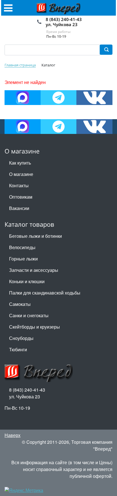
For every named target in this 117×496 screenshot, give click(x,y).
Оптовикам (20, 197)
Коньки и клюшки (27, 281)
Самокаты (20, 304)
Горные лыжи (23, 258)
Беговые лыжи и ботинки (35, 236)
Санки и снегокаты (29, 315)
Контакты (19, 185)
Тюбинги (18, 349)
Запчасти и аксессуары (33, 270)
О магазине (21, 174)
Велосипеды (22, 247)
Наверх (12, 435)
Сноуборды (21, 338)
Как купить (20, 162)
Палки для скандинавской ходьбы (44, 292)
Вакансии (19, 208)
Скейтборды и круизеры (34, 326)
